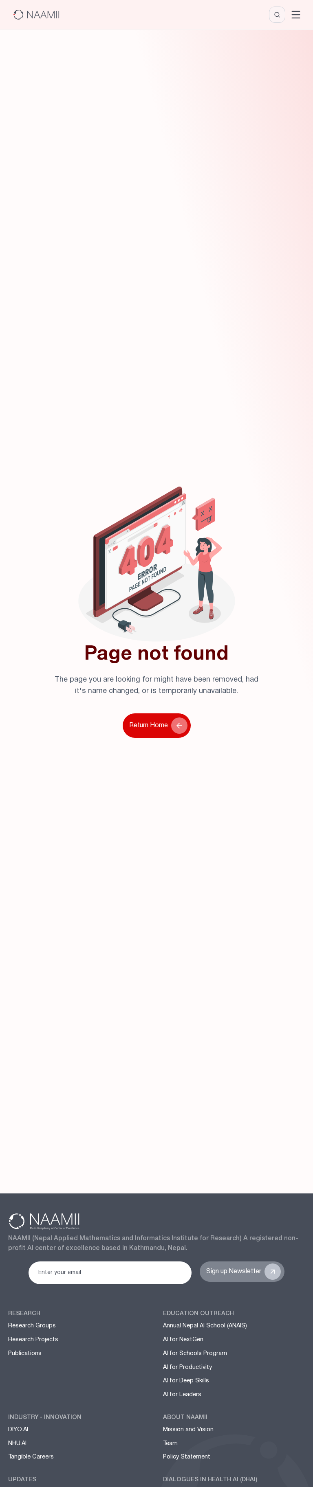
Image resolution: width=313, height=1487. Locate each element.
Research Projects (33, 1339)
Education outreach (198, 1313)
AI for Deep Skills (186, 1381)
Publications (25, 1353)
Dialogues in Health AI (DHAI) (210, 1480)
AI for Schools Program (195, 1353)
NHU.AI (17, 1443)
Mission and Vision (188, 1429)
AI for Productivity (187, 1367)
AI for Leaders (182, 1394)
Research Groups (32, 1326)
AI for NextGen (183, 1339)
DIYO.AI (18, 1429)
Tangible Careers (31, 1457)
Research (24, 1313)
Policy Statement (186, 1457)
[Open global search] (277, 15)
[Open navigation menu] (296, 14)
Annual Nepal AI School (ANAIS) (205, 1326)
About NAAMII (185, 1417)
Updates (22, 1480)
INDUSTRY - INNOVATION (45, 1417)
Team (170, 1443)
